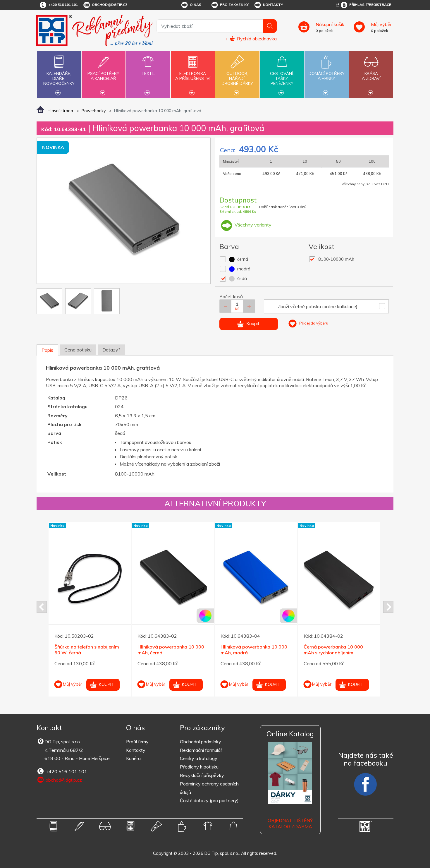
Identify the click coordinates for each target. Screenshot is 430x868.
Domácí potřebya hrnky (327, 76)
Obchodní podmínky (200, 742)
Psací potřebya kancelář (103, 76)
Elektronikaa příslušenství (192, 76)
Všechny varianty (252, 225)
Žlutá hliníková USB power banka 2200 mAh (340, 635)
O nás (195, 4)
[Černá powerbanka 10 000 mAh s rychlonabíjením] (97, 578)
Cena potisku (78, 350)
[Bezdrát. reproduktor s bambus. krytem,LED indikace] (263, 563)
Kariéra (133, 758)
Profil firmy (137, 742)
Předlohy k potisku (199, 767)
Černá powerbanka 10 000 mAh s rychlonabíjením (91, 650)
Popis (47, 350)
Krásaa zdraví (371, 76)
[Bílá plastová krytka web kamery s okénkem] (180, 563)
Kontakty (273, 4)
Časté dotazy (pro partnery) (209, 800)
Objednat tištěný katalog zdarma (290, 823)
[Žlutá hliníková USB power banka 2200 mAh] (346, 563)
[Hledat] (270, 26)
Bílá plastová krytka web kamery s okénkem (172, 635)
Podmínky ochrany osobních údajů (209, 788)
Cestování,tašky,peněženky (282, 78)
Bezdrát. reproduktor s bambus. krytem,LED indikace (263, 635)
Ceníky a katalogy (198, 758)
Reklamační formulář (201, 750)
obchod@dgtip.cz (110, 4)
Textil (148, 73)
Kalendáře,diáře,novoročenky (59, 78)
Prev (42, 607)
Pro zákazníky (234, 4)
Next (388, 607)
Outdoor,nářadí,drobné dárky (237, 78)
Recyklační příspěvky (202, 775)
